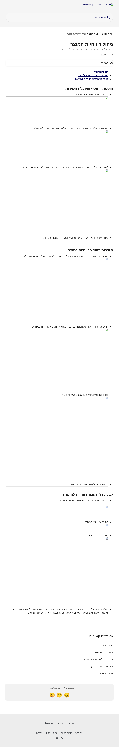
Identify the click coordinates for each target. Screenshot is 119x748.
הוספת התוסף (101, 71)
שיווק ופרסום (51, 732)
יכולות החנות (66, 732)
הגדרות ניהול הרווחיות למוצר (93, 75)
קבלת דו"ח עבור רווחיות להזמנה (91, 79)
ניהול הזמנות (92, 33)
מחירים (39, 732)
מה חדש (79, 732)
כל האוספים (106, 33)
